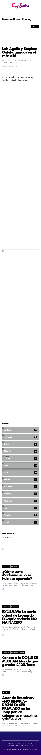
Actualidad (6, 693)
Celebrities (34, 27)
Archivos (19, 745)
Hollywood (14, 566)
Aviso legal (29, 745)
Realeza (22, 652)
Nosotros (20, 743)
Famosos (10, 745)
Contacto (10, 743)
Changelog (30, 743)
